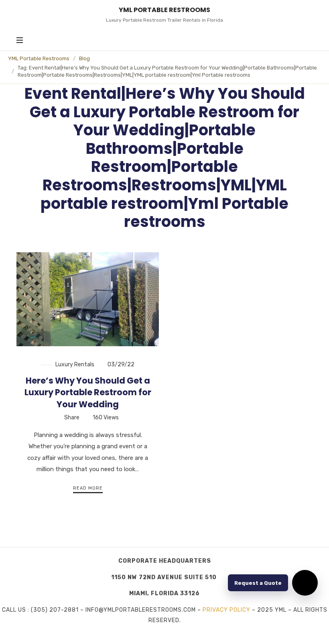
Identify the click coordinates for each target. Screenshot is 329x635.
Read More (88, 488)
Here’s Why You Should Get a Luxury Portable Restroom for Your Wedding (87, 392)
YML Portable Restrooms (38, 58)
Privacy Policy (226, 609)
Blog (84, 58)
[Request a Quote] (305, 583)
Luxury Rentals (74, 364)
